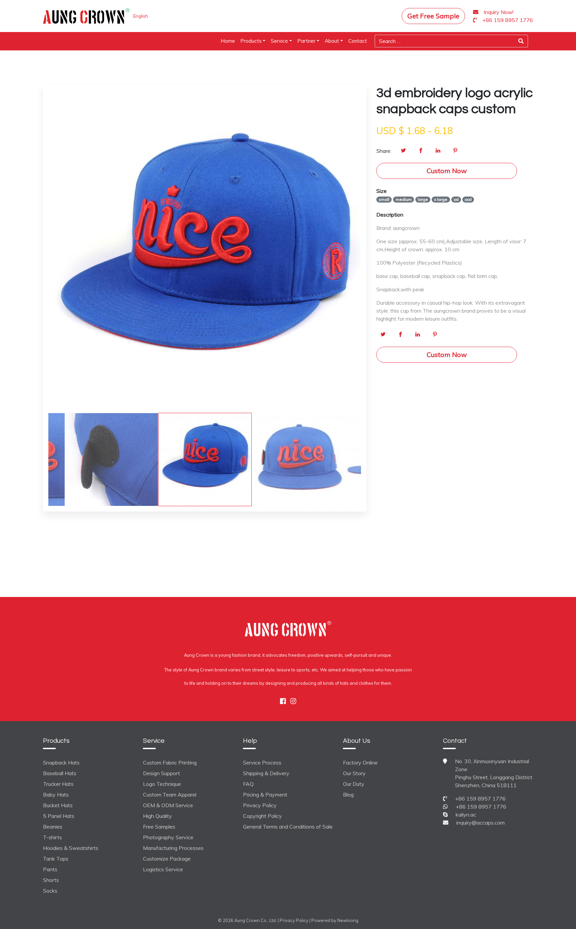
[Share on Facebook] (420, 150)
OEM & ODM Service (168, 805)
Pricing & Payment (265, 794)
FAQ (248, 784)
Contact (357, 41)
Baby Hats (56, 794)
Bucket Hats (58, 805)
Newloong (347, 920)
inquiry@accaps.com (480, 822)
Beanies (52, 826)
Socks (50, 890)
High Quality (157, 816)
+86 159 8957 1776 (480, 798)
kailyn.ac (466, 814)
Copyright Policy (262, 816)
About (332, 41)
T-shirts (52, 837)
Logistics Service (163, 869)
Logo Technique (162, 784)
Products (251, 41)
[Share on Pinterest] (455, 150)
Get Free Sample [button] (433, 16)
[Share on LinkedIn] (438, 150)
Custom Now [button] (447, 171)
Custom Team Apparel (169, 794)
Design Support (161, 773)
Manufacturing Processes (173, 848)
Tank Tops (55, 858)
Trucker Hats (58, 784)
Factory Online (360, 762)
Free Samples (159, 826)
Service (279, 41)
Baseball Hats (59, 773)
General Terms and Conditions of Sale (288, 826)
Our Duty (353, 784)
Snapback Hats (61, 762)
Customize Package (167, 858)
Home (228, 41)
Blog (348, 794)
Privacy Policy (260, 805)
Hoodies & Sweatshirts (70, 848)
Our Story (354, 773)
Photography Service (168, 837)
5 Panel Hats (58, 816)
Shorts (51, 880)
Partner (306, 41)
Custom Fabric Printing (170, 762)
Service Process (262, 762)
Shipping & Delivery (266, 773)
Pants (50, 869)
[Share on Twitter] (403, 150)
